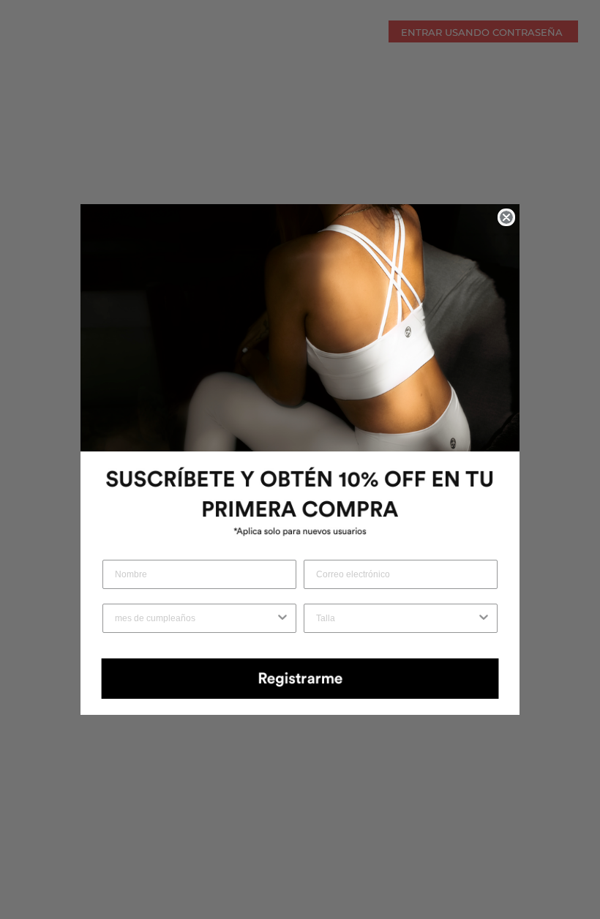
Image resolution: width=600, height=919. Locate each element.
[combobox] (195, 618)
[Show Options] (282, 618)
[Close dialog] (506, 217)
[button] (300, 677)
